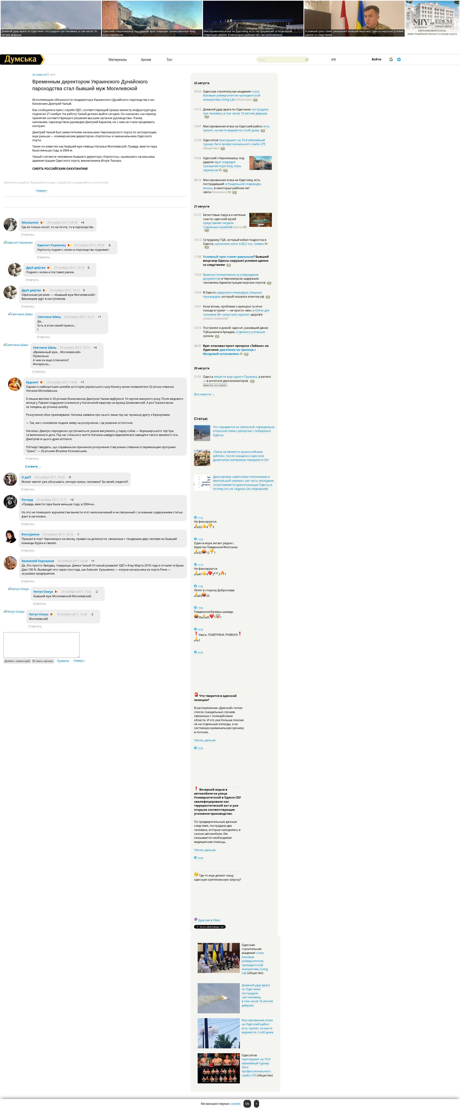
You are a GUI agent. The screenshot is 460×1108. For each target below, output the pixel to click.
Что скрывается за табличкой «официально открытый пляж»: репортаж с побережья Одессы (244, 431)
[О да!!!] (10, 485)
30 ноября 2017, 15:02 (76, 592)
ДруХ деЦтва (35, 268)
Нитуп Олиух (43, 592)
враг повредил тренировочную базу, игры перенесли (222, 166)
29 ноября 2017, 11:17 (51, 500)
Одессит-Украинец (51, 245)
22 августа (202, 83)
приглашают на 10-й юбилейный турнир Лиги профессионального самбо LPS (234, 142)
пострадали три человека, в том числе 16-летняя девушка (235, 111)
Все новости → (204, 394)
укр (333, 59)
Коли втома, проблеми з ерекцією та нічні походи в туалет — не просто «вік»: (232, 308)
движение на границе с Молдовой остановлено (229, 352)
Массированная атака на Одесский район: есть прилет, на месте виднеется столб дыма (257, 1026)
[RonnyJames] (10, 542)
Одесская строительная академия (227, 91)
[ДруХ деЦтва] (15, 275)
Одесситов (211, 140)
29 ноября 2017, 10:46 (62, 382)
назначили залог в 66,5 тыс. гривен (239, 244)
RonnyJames (31, 534)
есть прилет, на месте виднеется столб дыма (236, 128)
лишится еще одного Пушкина (235, 377)
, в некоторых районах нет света (226, 190)
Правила (63, 661)
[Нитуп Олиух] (18, 589)
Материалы (118, 59)
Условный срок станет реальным (228, 257)
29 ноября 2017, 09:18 (62, 223)
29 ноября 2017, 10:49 (49, 477)
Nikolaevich (30, 223)
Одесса (208, 377)
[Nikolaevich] (10, 230)
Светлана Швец (49, 317)
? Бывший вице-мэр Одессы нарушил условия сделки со (236, 261)
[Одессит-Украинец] (18, 242)
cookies (235, 1104)
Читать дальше (205, 740)
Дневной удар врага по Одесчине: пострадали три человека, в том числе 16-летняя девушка (257, 995)
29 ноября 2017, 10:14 (69, 268)
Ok (247, 1104)
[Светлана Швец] (20, 314)
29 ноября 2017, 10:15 (79, 317)
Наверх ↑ (42, 191)
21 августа (202, 206)
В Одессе (209, 292)
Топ (169, 59)
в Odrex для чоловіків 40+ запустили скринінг (236, 312)
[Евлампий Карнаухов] (10, 569)
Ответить (27, 235)
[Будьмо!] (15, 390)
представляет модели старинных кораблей (218, 225)
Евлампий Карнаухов (38, 561)
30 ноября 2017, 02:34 (73, 561)
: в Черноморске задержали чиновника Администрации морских (234, 280)
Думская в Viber (209, 920)
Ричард (27, 500)
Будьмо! (32, 382)
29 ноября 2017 (40, 74)
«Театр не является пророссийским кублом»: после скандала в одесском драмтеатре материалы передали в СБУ (241, 456)
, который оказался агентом (242, 297)
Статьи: (201, 418)
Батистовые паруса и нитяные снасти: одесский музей (224, 217)
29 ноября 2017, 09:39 (89, 245)
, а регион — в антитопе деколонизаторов (237, 379)
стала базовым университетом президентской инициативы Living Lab (231, 95)
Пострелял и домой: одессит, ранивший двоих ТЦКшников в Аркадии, (235, 330)
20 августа (202, 368)
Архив (146, 59)
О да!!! (26, 477)
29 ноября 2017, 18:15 (58, 534)
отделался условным (250, 332)
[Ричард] (10, 507)
